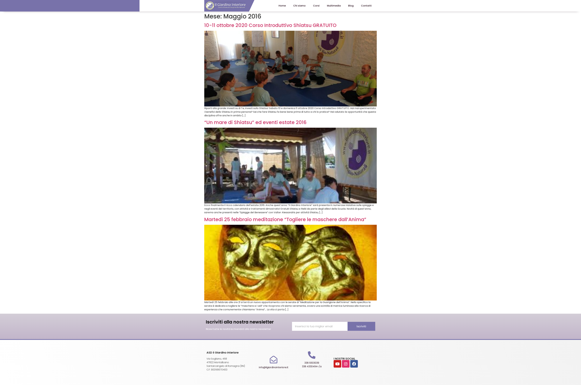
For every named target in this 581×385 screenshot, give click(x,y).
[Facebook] (354, 364)
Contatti (366, 5)
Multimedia (334, 5)
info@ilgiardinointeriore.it (273, 367)
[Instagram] (346, 364)
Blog (351, 5)
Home (282, 5)
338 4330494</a (312, 366)
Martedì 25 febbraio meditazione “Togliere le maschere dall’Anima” (285, 219)
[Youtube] (337, 364)
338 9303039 (311, 363)
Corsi (316, 5)
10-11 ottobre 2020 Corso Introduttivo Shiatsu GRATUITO (270, 25)
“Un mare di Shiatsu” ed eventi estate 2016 (255, 122)
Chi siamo (299, 5)
